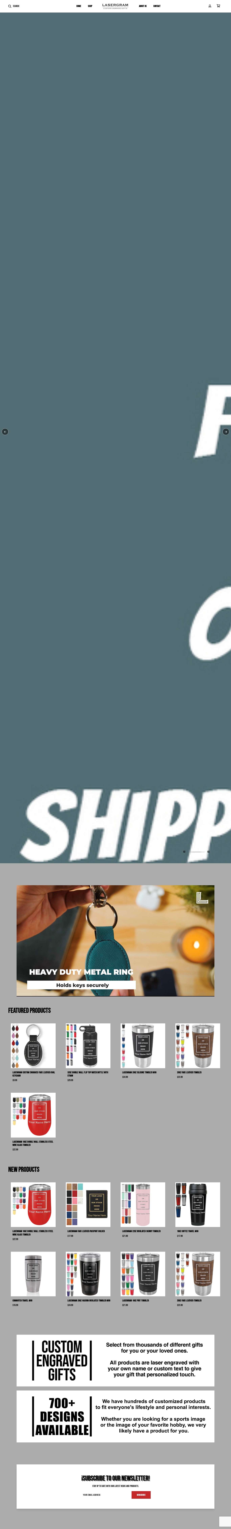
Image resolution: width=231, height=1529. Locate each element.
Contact (156, 6)
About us (143, 6)
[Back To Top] (221, 1519)
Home (78, 6)
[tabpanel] (115, 764)
